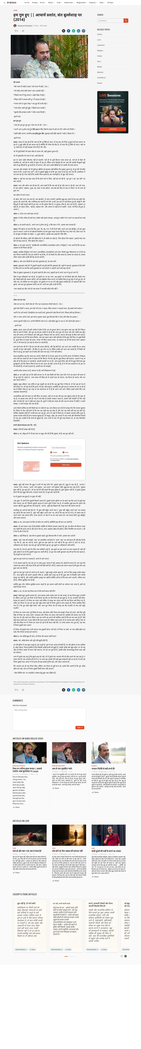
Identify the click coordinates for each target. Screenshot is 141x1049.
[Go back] (5, 3)
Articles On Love (21, 820)
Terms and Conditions (72, 459)
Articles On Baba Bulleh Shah (28, 738)
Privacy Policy (56, 460)
